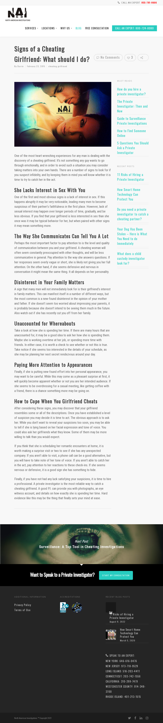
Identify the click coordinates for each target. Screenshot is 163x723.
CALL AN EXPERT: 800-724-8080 (134, 28)
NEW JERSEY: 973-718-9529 (122, 666)
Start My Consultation (116, 575)
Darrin (21, 66)
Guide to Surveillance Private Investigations (132, 121)
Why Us (65, 28)
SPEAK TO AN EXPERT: (122, 655)
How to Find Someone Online (131, 133)
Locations (48, 28)
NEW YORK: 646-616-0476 (121, 661)
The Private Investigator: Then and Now (132, 106)
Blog (79, 28)
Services (30, 28)
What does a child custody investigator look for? (131, 258)
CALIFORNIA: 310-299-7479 (122, 681)
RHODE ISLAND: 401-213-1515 (123, 697)
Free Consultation (97, 28)
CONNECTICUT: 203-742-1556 (123, 676)
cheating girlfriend (57, 66)
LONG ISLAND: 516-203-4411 (123, 671)
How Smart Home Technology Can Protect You (128, 194)
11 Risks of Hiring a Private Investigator (130, 177)
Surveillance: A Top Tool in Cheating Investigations (81, 544)
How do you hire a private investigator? (131, 91)
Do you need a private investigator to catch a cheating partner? (133, 214)
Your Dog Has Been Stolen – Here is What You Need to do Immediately (132, 236)
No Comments (110, 57)
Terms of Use (22, 610)
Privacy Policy (22, 605)
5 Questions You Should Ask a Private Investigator (133, 148)
